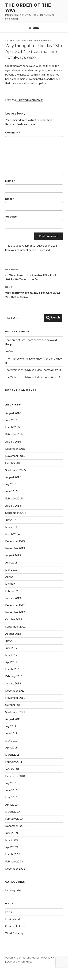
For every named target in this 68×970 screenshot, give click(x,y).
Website (11, 216)
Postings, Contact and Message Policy (27, 957)
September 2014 (15, 512)
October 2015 (13, 463)
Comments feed (15, 926)
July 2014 (11, 520)
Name (10, 180)
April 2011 (11, 747)
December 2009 (15, 825)
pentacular (42, 41)
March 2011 (12, 754)
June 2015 (11, 491)
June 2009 (11, 833)
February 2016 (14, 434)
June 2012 (11, 648)
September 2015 (15, 470)
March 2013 (12, 584)
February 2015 (14, 498)
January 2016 (13, 441)
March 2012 (12, 669)
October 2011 (13, 705)
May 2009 (11, 840)
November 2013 (15, 548)
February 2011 (13, 761)
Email (9, 198)
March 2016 (12, 427)
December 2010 (15, 776)
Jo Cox (9, 351)
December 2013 (15, 541)
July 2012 (10, 640)
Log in (9, 912)
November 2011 (15, 697)
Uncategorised (14, 890)
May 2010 (11, 797)
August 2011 (13, 719)
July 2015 (11, 484)
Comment (12, 132)
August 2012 (13, 633)
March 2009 (12, 854)
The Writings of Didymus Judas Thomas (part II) (33, 370)
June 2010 (11, 790)
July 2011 (10, 726)
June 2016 (11, 420)
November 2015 (15, 456)
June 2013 (11, 562)
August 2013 (13, 555)
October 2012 (13, 619)
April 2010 (11, 804)
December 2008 (15, 868)
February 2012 (13, 676)
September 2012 (15, 626)
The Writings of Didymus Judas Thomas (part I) (32, 377)
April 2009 (11, 847)
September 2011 (15, 712)
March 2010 (12, 811)
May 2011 (11, 740)
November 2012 (15, 612)
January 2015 (13, 505)
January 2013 (13, 598)
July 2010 (11, 783)
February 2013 (13, 591)
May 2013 (11, 569)
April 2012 (11, 662)
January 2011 (13, 769)
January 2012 (13, 683)
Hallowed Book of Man (29, 99)
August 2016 (13, 413)
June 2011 (11, 733)
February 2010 (14, 818)
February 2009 (14, 861)
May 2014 (11, 527)
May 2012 (11, 655)
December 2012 (15, 605)
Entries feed (12, 919)
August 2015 (13, 477)
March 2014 (12, 534)
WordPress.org (14, 933)
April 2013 (11, 576)
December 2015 (15, 448)
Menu (35, 27)
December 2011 (15, 690)
